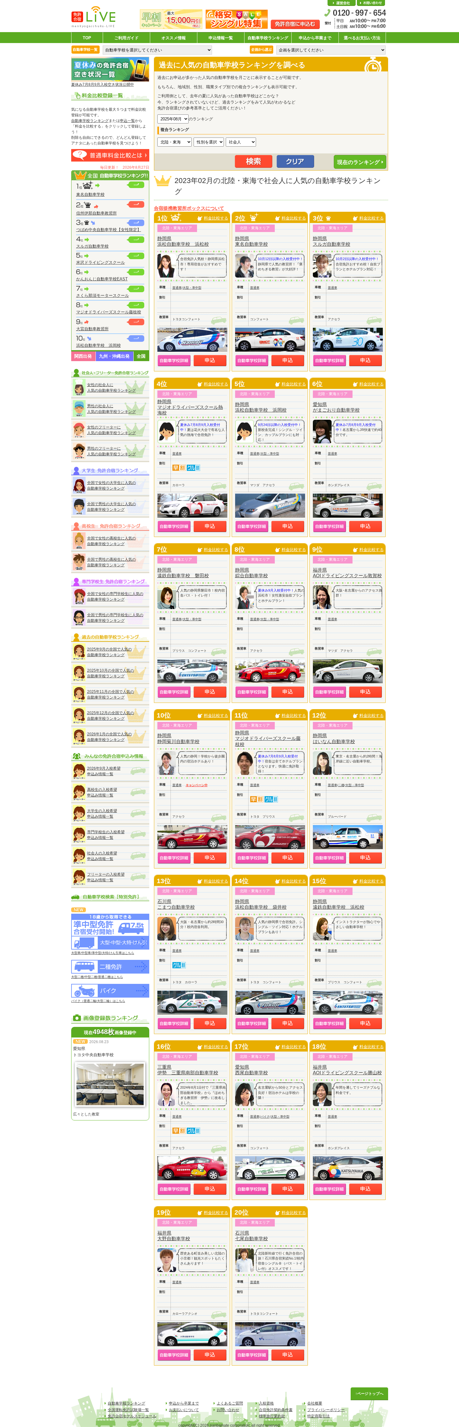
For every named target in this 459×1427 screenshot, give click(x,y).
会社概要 (342, 3)
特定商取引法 (318, 1416)
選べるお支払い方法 (362, 38)
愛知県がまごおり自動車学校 (336, 407)
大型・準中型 (192, 287)
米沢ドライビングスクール (100, 262)
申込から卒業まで (315, 38)
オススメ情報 (173, 38)
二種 (341, 785)
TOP (87, 38)
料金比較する (216, 218)
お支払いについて (184, 1410)
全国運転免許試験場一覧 (128, 1410)
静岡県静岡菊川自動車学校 (178, 738)
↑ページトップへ (369, 1393)
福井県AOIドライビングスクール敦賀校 (347, 572)
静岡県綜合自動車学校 (251, 572)
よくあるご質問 (230, 1403)
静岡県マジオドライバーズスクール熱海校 (190, 407)
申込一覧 (127, 121)
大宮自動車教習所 (92, 329)
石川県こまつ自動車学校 (176, 904)
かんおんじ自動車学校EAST (102, 279)
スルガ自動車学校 (92, 246)
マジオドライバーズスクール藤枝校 (108, 312)
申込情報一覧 (221, 38)
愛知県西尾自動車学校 (251, 1069)
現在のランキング (358, 162)
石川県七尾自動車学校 (251, 1235)
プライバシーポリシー (326, 1410)
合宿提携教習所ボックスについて (189, 208)
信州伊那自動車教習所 (96, 213)
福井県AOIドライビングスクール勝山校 (347, 1069)
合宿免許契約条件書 (276, 1410)
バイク (265, 1116)
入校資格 (266, 1403)
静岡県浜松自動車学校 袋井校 (261, 904)
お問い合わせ (371, 3)
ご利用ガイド (126, 38)
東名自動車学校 (90, 194)
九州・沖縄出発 (114, 356)
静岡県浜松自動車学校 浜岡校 (261, 407)
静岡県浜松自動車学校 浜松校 (183, 241)
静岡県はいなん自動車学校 (334, 738)
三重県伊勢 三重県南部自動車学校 (187, 1069)
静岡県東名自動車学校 (251, 241)
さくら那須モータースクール (102, 295)
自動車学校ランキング (268, 38)
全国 (141, 356)
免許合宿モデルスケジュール (132, 1416)
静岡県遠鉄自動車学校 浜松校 (338, 904)
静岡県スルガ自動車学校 (331, 241)
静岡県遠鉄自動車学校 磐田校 (183, 572)
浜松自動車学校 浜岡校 (98, 345)
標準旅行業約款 (272, 1416)
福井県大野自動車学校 (173, 1235)
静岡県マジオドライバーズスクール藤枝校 (268, 738)
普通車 (177, 287)
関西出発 (83, 356)
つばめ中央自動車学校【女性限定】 (108, 229)
